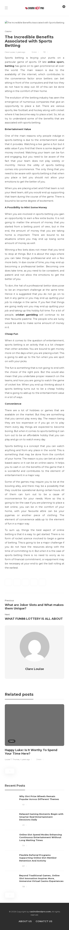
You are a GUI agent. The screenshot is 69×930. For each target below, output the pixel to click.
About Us (25, 921)
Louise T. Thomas (12, 759)
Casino (8, 31)
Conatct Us (44, 921)
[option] (34, 733)
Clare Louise (10, 52)
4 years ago (20, 52)
